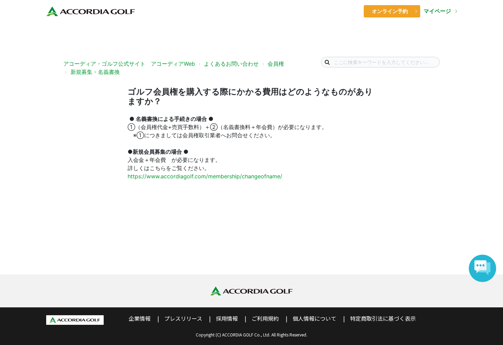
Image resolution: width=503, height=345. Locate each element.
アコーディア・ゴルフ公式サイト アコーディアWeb (129, 63)
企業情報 (140, 318)
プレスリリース (183, 318)
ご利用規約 (265, 318)
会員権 (276, 63)
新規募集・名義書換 (95, 71)
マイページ (438, 11)
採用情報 (227, 318)
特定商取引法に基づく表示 (383, 318)
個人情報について (314, 318)
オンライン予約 (390, 11)
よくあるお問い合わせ (231, 63)
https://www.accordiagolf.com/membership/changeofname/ (205, 176)
